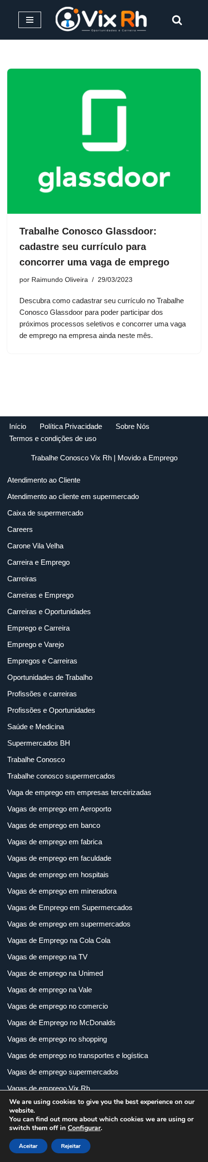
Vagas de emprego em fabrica (54, 842)
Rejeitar (71, 1146)
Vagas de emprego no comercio (57, 1006)
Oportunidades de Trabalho (49, 677)
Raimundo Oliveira (59, 279)
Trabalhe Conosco (36, 759)
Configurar (84, 1128)
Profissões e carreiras (42, 694)
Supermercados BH (38, 743)
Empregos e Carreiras (42, 661)
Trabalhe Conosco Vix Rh (71, 458)
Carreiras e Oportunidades (49, 611)
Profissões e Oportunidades (51, 710)
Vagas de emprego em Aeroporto (59, 809)
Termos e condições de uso (52, 438)
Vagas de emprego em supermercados (69, 924)
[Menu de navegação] (29, 20)
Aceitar (28, 1146)
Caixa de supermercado (45, 513)
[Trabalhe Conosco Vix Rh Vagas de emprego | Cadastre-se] (104, 20)
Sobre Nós (132, 426)
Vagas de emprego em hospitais (58, 874)
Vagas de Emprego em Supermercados (70, 907)
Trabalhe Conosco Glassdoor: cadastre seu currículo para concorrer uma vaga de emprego (94, 246)
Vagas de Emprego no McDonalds (61, 1022)
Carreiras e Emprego (40, 595)
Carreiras (22, 578)
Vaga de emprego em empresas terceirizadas (79, 792)
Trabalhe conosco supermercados (61, 776)
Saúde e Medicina (35, 726)
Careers (20, 529)
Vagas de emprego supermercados (63, 1072)
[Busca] (177, 20)
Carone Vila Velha (35, 546)
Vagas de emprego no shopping (57, 1039)
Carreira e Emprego (38, 562)
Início (17, 426)
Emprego (163, 458)
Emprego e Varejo (35, 644)
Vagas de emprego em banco (53, 825)
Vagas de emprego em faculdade (59, 858)
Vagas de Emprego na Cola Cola (58, 940)
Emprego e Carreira (38, 628)
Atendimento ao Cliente (43, 480)
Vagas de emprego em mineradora (62, 891)
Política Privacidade (71, 426)
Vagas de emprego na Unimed (55, 973)
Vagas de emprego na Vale (49, 989)
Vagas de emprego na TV (47, 957)
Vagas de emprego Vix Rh (48, 1088)
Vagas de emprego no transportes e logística (77, 1055)
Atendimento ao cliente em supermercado (73, 496)
